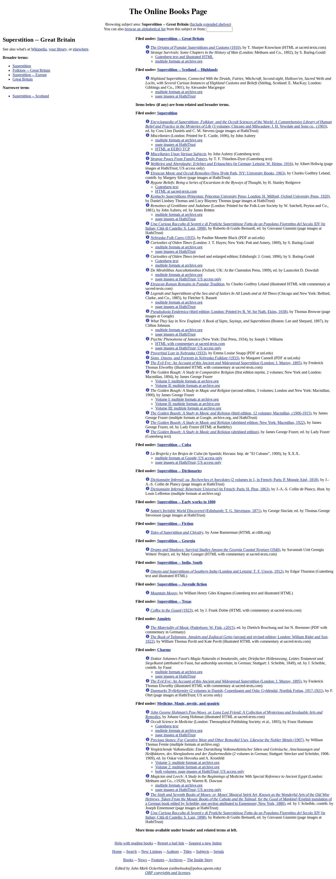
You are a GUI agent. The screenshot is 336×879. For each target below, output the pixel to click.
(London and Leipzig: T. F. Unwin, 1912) (217, 571)
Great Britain (23, 79)
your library (58, 49)
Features (157, 860)
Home (117, 851)
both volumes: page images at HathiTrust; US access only (199, 771)
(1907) (227, 740)
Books (128, 860)
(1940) (215, 550)
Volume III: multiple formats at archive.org (188, 408)
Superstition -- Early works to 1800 (186, 502)
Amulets (164, 619)
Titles (187, 851)
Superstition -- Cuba (174, 445)
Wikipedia (39, 49)
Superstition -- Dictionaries (179, 471)
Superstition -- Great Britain (180, 38)
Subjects (202, 851)
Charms (164, 650)
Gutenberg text (166, 187)
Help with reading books (134, 843)
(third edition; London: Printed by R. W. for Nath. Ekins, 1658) (219, 312)
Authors (172, 851)
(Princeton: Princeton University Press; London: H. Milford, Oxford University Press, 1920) (240, 196)
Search (131, 851)
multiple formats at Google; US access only (188, 458)
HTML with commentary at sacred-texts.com (190, 344)
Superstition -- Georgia (176, 541)
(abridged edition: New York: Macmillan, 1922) (228, 422)
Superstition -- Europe (30, 75)
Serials (219, 851)
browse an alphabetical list (145, 29)
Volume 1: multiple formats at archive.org (187, 762)
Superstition (22, 66)
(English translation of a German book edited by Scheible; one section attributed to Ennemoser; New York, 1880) (238, 799)
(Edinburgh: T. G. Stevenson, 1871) (206, 511)
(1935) (173, 238)
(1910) (196, 47)
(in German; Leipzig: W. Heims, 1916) (222, 164)
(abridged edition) (205, 432)
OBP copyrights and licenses (167, 873)
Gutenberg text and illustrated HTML (184, 57)
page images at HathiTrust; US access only (188, 279)
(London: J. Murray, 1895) (226, 363)
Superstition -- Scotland (31, 96)
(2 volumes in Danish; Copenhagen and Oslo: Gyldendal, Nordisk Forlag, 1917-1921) (237, 691)
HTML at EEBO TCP (172, 149)
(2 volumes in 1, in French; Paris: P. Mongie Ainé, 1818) (234, 480)
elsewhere (80, 49)
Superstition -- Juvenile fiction (182, 584)
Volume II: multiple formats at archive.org (187, 385)
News (142, 860)
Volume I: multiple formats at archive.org (187, 381)
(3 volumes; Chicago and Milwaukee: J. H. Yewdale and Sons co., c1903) (238, 124)
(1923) (172, 610)
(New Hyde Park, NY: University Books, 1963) (218, 173)
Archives (175, 860)
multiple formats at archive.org (178, 61)
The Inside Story (200, 860)
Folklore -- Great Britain (31, 70)
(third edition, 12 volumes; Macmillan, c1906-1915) (231, 413)
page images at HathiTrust (175, 96)
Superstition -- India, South (179, 562)
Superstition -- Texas (174, 601)
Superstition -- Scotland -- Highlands (187, 70)
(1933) (178, 353)
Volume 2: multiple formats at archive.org (187, 767)
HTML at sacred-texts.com (176, 191)
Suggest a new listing (205, 843)
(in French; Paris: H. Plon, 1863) (210, 489)
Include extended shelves (210, 24)
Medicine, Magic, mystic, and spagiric (188, 703)
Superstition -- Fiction (175, 523)
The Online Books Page (168, 11)
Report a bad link (170, 843)
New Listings (151, 851)
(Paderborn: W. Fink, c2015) (193, 627)
